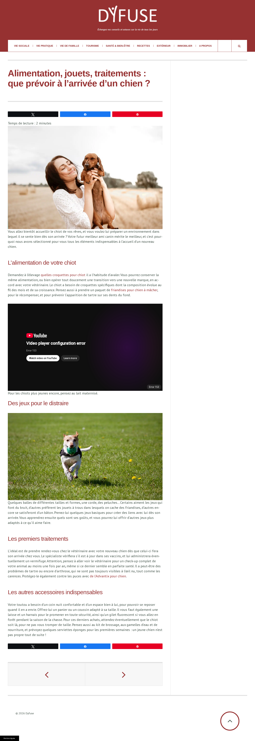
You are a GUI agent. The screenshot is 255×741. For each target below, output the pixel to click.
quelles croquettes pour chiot (63, 275)
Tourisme (92, 45)
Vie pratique (44, 45)
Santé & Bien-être (118, 45)
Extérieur (164, 45)
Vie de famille (69, 45)
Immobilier (184, 45)
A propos (205, 45)
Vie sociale (21, 45)
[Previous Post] (46, 674)
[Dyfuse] (127, 16)
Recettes (143, 45)
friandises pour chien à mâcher (134, 290)
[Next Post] (123, 674)
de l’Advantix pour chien (108, 576)
